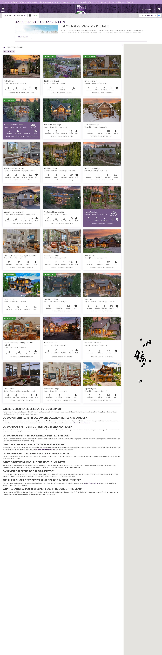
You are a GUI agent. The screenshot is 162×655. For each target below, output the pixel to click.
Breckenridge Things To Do (44, 449)
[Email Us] (159, 9)
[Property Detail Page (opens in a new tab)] (21, 66)
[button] (5, 66)
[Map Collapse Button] (122, 45)
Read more (23, 37)
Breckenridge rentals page (82, 423)
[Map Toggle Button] (159, 15)
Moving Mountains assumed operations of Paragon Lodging (69, 2)
